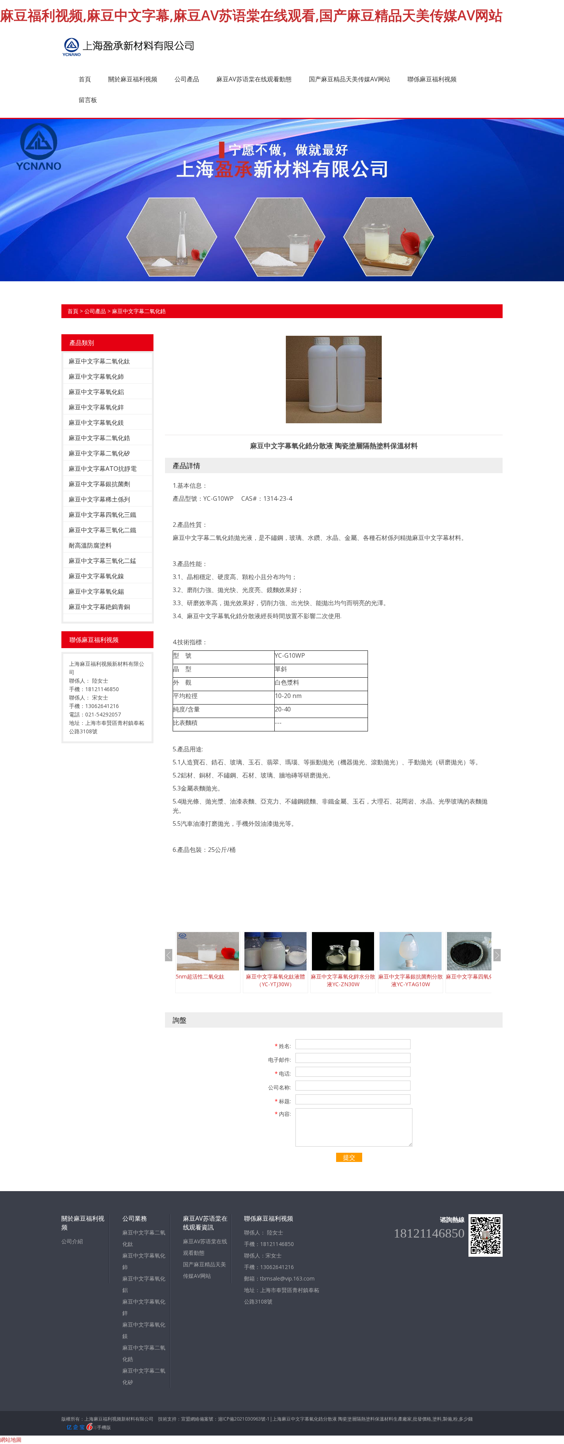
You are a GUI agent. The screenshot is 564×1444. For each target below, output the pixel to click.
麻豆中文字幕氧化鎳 (96, 576)
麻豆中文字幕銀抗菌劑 (99, 484)
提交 (349, 1157)
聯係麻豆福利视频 (432, 79)
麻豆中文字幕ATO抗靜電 (103, 468)
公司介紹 (72, 1241)
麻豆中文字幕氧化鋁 (96, 392)
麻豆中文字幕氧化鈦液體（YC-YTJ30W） (275, 980)
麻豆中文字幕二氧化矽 (99, 453)
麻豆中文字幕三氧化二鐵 (102, 530)
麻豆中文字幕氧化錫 (96, 591)
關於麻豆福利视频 (132, 79)
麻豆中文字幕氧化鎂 (96, 422)
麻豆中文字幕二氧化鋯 (139, 311)
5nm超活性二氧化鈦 (200, 976)
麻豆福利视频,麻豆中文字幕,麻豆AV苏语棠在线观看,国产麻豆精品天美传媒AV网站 (251, 15)
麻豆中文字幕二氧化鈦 (99, 361)
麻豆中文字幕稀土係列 (99, 499)
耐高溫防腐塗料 (90, 545)
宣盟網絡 (190, 1419)
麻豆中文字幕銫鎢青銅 (99, 606)
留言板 (88, 100)
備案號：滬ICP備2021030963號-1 (235, 1419)
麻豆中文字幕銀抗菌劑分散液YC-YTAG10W (410, 980)
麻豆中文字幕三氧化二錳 (102, 560)
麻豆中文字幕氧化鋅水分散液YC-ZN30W (343, 980)
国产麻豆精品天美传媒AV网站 (349, 79)
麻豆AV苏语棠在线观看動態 (254, 79)
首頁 (85, 79)
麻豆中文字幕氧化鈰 (96, 376)
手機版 (104, 1427)
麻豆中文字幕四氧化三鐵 (102, 514)
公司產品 (187, 79)
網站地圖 (10, 1439)
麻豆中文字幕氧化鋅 (96, 407)
